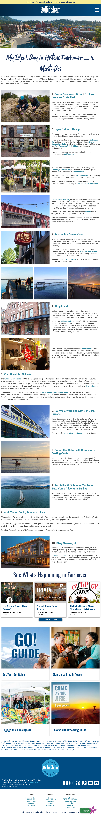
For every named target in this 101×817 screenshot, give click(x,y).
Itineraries (31, 800)
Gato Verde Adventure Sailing (69, 488)
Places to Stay (30, 798)
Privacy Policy (70, 807)
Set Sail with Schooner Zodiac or (74, 485)
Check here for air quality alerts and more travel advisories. (50, 2)
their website (91, 386)
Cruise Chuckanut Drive (68, 94)
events (88, 212)
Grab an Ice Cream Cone (68, 234)
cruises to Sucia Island (73, 433)
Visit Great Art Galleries (18, 374)
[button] (88, 809)
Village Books (66, 321)
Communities (50, 802)
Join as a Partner (70, 800)
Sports (70, 804)
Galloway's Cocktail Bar (61, 170)
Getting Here (31, 802)
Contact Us (50, 805)
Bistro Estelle (82, 175)
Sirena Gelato (70, 259)
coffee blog (69, 154)
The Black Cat (78, 172)
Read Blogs (31, 805)
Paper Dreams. (87, 349)
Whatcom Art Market (13, 379)
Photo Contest (50, 800)
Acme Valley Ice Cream (89, 251)
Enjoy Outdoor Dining (67, 129)
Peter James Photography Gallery (55, 392)
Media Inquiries (70, 802)
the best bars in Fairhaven (87, 183)
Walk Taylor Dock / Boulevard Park (24, 512)
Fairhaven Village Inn (59, 556)
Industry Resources (70, 798)
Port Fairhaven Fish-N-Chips (66, 146)
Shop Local (61, 306)
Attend (50, 804)
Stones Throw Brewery (60, 200)
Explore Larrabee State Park (72, 96)
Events (50, 798)
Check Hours (34, 783)
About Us (70, 805)
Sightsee (30, 804)
